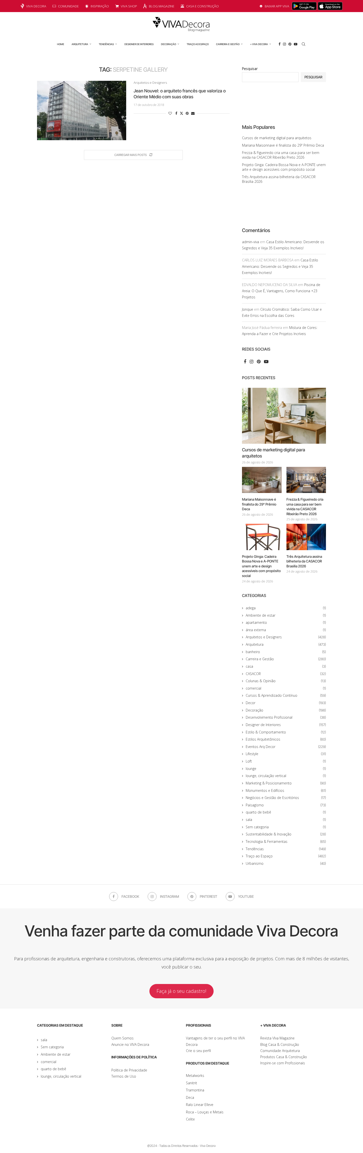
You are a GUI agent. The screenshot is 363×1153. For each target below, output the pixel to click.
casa (286, 666)
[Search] (303, 44)
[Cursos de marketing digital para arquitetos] (284, 416)
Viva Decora (36, 6)
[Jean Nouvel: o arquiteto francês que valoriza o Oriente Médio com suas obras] (81, 110)
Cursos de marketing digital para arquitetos (276, 138)
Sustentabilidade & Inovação (286, 834)
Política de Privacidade (129, 1070)
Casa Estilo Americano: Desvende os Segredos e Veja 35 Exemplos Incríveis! (280, 266)
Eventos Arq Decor (286, 746)
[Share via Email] (193, 113)
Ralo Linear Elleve (199, 1104)
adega (286, 608)
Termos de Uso (123, 1076)
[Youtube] (295, 44)
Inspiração (100, 6)
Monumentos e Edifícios (286, 790)
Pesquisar (250, 68)
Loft (286, 761)
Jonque (247, 309)
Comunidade (68, 6)
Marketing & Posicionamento (286, 783)
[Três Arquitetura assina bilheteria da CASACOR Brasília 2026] (306, 537)
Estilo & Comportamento (286, 732)
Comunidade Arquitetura (280, 1050)
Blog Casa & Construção (279, 1044)
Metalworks (195, 1075)
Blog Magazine (161, 6)
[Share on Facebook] (176, 113)
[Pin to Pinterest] (187, 113)
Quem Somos (122, 1038)
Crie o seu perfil (198, 1050)
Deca (190, 1097)
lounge (286, 768)
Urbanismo (286, 863)
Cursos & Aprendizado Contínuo (286, 695)
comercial (286, 688)
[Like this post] (170, 113)
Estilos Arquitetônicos (286, 739)
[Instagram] (284, 44)
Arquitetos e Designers (286, 637)
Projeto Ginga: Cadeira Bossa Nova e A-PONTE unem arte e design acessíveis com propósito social (284, 167)
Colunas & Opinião (286, 680)
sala (286, 819)
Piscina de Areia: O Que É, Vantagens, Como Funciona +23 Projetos (281, 290)
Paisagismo (286, 805)
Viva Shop (129, 6)
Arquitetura (80, 44)
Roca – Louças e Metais (204, 1112)
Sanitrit (191, 1083)
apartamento (286, 622)
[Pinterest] (289, 44)
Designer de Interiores (139, 44)
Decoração (168, 44)
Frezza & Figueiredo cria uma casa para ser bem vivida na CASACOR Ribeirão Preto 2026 (280, 155)
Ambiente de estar (286, 615)
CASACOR (286, 673)
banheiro (286, 651)
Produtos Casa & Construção (283, 1056)
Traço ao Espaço (198, 44)
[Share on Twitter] (181, 113)
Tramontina (195, 1090)
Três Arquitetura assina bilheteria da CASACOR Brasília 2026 (304, 561)
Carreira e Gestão (228, 44)
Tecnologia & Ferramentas (286, 841)
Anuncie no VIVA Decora (130, 1044)
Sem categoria (286, 827)
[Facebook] (280, 44)
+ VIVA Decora (259, 44)
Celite (190, 1119)
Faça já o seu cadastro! (181, 991)
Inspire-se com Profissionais (282, 1063)
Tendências (106, 44)
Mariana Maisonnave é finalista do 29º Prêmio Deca (283, 145)
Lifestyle (286, 753)
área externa (286, 629)
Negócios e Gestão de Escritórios (286, 797)
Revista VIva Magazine (277, 1038)
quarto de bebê (286, 812)
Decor (286, 702)
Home (60, 44)
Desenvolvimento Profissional (286, 717)
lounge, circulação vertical (286, 775)
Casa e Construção (202, 6)
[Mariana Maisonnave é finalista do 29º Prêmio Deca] (262, 480)
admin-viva (250, 241)
